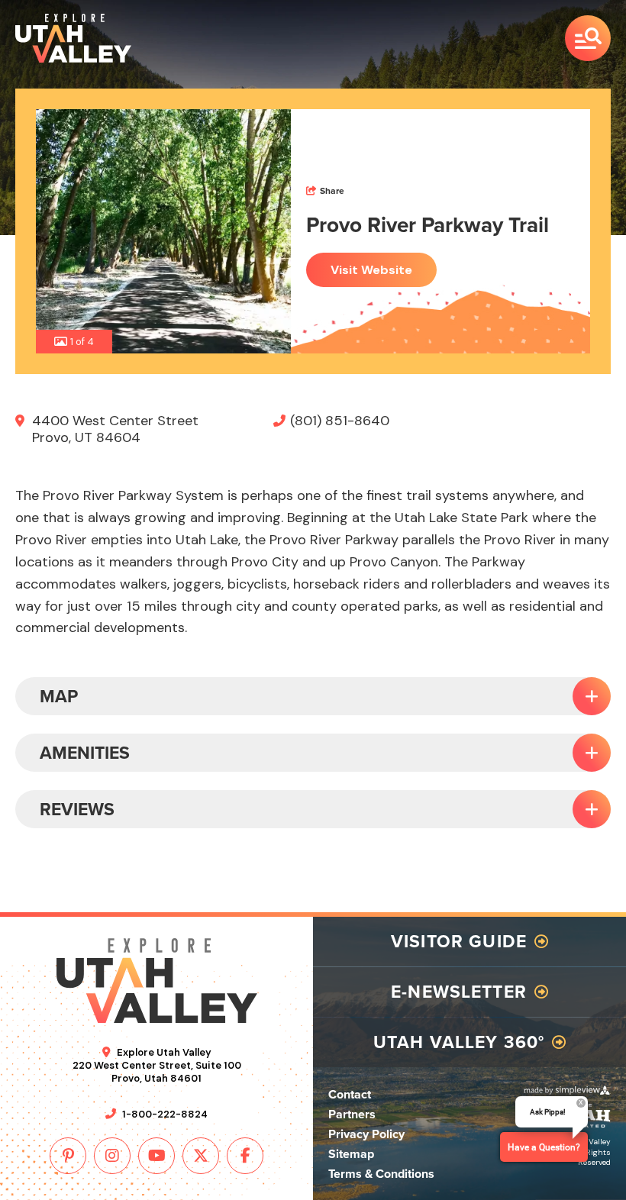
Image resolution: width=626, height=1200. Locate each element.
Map (59, 696)
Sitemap (351, 1154)
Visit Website (371, 270)
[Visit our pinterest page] (68, 1155)
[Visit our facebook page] (245, 1155)
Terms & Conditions (381, 1173)
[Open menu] (588, 38)
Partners (352, 1114)
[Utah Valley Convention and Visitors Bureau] (73, 38)
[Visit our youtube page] (156, 1155)
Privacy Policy (366, 1134)
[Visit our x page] (200, 1155)
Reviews (77, 809)
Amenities (85, 753)
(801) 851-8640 (339, 421)
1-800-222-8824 (165, 1114)
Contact (349, 1094)
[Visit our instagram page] (112, 1155)
